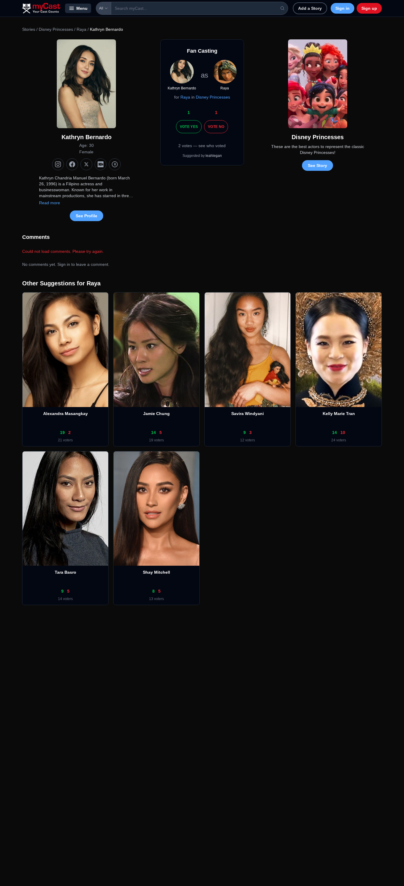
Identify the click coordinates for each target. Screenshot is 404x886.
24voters (338, 440)
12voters (247, 440)
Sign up (369, 8)
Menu (82, 8)
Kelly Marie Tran (339, 413)
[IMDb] (100, 164)
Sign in (342, 8)
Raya (81, 29)
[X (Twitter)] (86, 164)
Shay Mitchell (156, 572)
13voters (156, 599)
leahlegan (214, 156)
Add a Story (310, 8)
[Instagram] (58, 164)
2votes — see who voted (202, 145)
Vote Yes (189, 127)
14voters (65, 599)
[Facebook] (72, 164)
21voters (65, 440)
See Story (317, 165)
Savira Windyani (247, 413)
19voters (156, 440)
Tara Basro (65, 572)
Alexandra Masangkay (65, 413)
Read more (49, 202)
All (101, 8)
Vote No (216, 127)
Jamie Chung (156, 413)
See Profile (86, 215)
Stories (28, 29)
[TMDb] (115, 164)
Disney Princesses (56, 29)
